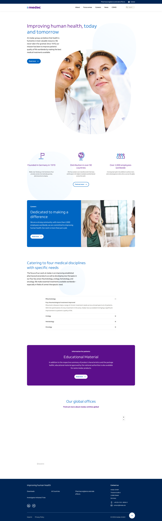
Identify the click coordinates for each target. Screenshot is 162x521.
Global (133, 2)
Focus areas (87, 7)
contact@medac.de (119, 505)
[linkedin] (28, 505)
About (77, 7)
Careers (98, 7)
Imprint (29, 517)
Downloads (31, 491)
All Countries (55, 491)
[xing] (34, 505)
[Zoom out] (123, 419)
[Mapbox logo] (40, 464)
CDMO (114, 7)
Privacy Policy (39, 517)
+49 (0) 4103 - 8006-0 (120, 502)
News (106, 7)
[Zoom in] (123, 417)
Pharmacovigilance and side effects (113, 2)
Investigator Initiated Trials (36, 498)
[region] (81, 440)
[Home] (34, 7)
